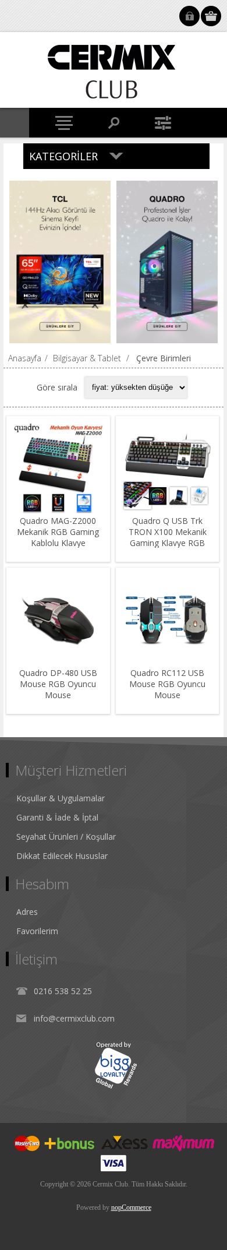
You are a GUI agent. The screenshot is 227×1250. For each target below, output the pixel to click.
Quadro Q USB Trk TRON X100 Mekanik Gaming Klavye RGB (168, 531)
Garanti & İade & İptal (57, 817)
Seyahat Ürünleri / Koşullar (66, 836)
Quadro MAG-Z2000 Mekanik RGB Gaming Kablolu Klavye (58, 531)
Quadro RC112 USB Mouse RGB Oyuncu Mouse (167, 683)
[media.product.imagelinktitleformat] (58, 468)
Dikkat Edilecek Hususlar (62, 855)
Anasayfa (24, 358)
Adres (27, 911)
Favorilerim (37, 930)
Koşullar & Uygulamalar (60, 798)
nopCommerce (131, 1207)
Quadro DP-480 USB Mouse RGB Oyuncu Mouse (58, 683)
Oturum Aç (189, 16)
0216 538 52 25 (63, 991)
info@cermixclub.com (74, 1018)
